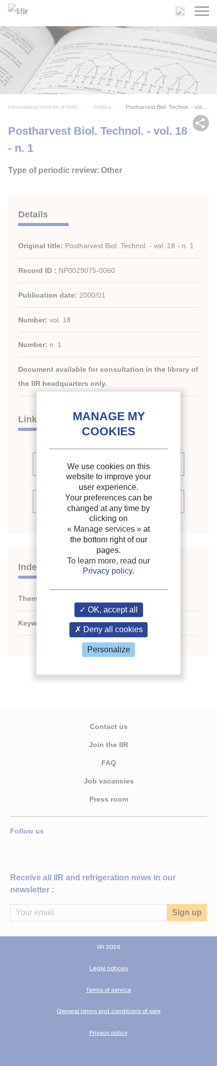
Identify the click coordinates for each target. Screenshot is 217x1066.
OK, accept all (112, 610)
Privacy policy (107, 571)
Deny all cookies (112, 630)
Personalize (108, 649)
